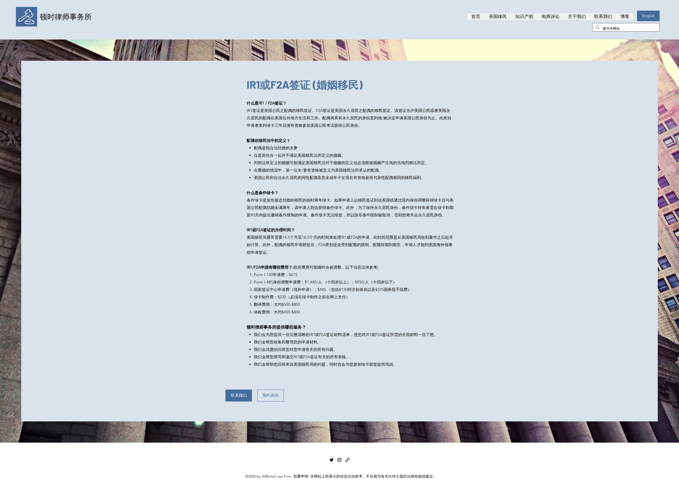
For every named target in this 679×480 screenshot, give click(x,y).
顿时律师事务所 (66, 16)
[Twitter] (331, 459)
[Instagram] (339, 459)
